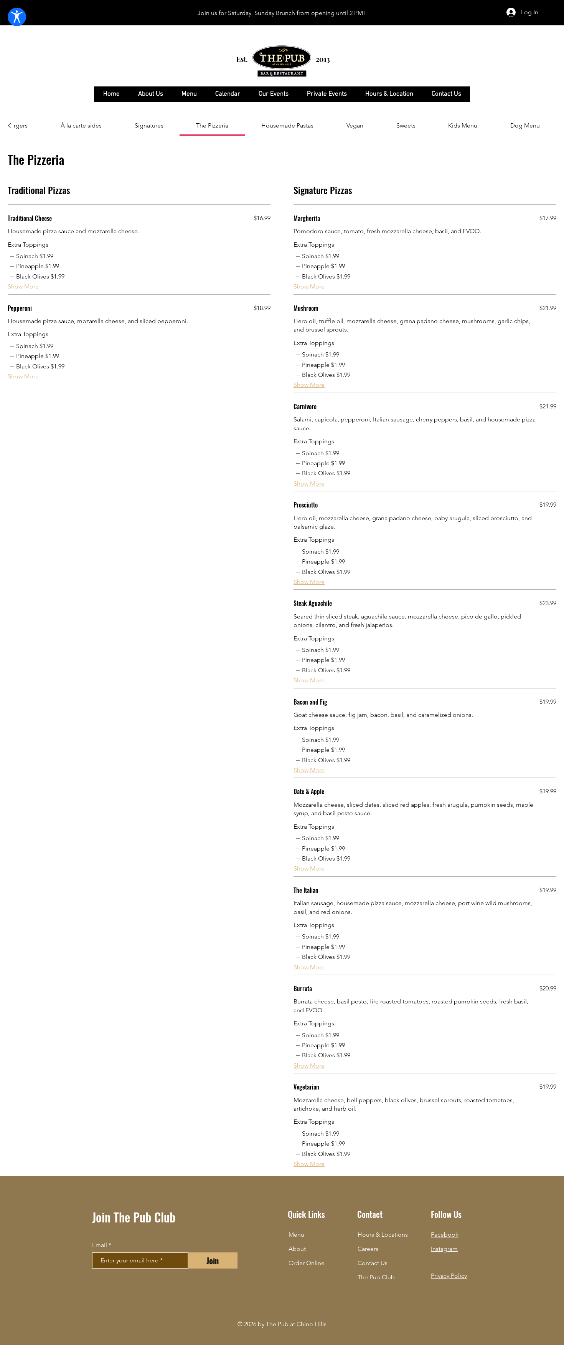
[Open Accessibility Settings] (17, 17)
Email (99, 1245)
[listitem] (30, 256)
